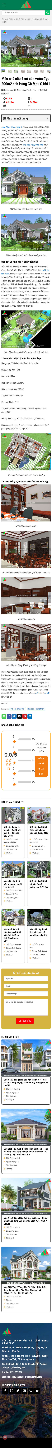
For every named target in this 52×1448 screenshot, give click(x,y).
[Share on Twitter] (14, 716)
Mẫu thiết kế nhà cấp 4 (11, 127)
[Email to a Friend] (19, 716)
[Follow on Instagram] (12, 1391)
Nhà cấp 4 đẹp (23, 19)
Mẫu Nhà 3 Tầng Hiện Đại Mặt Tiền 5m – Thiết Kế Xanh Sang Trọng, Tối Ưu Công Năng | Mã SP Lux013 (26, 1082)
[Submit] (47, 12)
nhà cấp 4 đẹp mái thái (33, 144)
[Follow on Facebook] (5, 1391)
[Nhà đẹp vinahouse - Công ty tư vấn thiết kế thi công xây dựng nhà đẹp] (26, 5)
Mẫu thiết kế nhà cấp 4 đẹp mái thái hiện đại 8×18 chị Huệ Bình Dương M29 (12, 935)
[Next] (46, 48)
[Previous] (5, 48)
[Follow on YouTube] (37, 1391)
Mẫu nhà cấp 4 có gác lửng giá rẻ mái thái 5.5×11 (13, 884)
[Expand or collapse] (47, 118)
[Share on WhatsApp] (4, 716)
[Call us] (31, 1391)
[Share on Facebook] (9, 716)
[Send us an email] (24, 1391)
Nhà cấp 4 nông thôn (35, 709)
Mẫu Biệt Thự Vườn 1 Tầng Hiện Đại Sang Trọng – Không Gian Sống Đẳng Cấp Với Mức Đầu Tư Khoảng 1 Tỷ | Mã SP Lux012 (26, 1152)
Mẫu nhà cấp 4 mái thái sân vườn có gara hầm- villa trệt (39, 932)
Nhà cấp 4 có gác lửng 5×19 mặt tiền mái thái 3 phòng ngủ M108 (12, 831)
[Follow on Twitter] (18, 1391)
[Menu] (3, 4)
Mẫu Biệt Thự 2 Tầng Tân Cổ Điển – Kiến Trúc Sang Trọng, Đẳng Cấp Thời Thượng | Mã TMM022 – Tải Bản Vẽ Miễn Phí (25, 1290)
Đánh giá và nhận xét (41, 766)
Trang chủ (7, 19)
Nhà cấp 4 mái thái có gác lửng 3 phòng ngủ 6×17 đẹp (39, 884)
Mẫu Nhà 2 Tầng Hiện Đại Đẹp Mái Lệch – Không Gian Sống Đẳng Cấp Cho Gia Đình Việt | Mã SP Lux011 (26, 1221)
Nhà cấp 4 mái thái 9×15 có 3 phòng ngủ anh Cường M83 (39, 830)
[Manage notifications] (5, 1437)
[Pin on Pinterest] (24, 716)
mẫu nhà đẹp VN (42, 693)
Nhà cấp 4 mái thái (17, 709)
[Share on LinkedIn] (29, 716)
